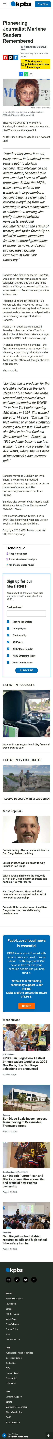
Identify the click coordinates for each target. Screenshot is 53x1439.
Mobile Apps (11, 1319)
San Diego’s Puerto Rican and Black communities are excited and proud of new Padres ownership (24, 894)
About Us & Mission (14, 1299)
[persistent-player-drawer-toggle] (49, 1435)
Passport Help (12, 1378)
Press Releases (12, 1324)
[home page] (21, 4)
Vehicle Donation (13, 1422)
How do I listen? (13, 1373)
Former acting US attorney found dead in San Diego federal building (26, 852)
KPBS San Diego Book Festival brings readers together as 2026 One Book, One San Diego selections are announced (25, 1063)
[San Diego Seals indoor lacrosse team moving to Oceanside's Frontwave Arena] (26, 1098)
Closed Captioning (14, 1358)
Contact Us (10, 1363)
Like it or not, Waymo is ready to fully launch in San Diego (24, 864)
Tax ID (8, 1417)
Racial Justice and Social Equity (15, 1172)
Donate (26, 1006)
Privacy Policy (12, 1329)
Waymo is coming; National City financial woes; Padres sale (26, 746)
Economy (6, 1115)
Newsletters (11, 1304)
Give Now (43, 4)
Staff (8, 1334)
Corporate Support (14, 1397)
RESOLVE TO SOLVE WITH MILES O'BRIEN (26, 798)
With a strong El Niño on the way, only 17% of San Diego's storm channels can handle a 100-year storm (25, 878)
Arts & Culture (8, 1054)
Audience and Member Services (19, 1353)
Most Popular (12, 811)
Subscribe (26, 670)
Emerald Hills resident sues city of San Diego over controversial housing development (25, 910)
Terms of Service (13, 1339)
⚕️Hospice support (16, 553)
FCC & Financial (12, 1314)
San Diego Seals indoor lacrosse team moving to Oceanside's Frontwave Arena (25, 1122)
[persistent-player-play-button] (4, 1435)
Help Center (11, 1383)
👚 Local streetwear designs (21, 559)
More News (11, 1020)
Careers (9, 1309)
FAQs (8, 1368)
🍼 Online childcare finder (20, 564)
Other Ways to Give (14, 1412)
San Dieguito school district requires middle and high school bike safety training (25, 1240)
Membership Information (16, 1407)
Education (7, 1233)
